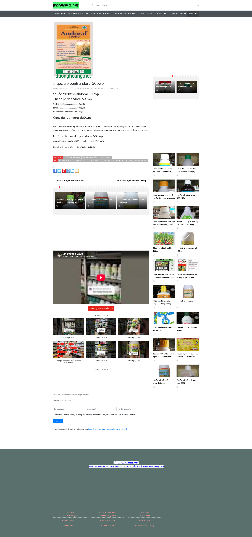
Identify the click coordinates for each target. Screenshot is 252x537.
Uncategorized (113, 88)
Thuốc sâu (69, 512)
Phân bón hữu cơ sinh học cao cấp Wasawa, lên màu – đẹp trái (164, 225)
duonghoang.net (61, 88)
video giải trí (146, 13)
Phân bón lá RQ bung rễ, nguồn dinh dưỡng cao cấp (163, 198)
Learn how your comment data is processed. (107, 429)
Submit (58, 421)
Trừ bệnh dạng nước (107, 515)
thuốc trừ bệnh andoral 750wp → (133, 180)
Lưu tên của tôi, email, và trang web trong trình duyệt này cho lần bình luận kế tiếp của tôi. (95, 414)
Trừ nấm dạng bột (101, 88)
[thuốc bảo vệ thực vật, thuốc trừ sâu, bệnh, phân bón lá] (66, 5)
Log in (194, 13)
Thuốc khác (161, 13)
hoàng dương (94, 161)
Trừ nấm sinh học (107, 525)
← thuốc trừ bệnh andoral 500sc (68, 180)
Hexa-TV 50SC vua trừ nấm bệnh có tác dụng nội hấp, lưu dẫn (188, 172)
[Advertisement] (102, 231)
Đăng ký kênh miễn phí (102, 308)
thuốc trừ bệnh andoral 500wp (134, 161)
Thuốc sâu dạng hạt (70, 515)
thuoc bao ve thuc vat (111, 161)
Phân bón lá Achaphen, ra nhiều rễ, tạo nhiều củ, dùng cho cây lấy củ (163, 172)
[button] (105, 315)
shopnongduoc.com (78, 13)
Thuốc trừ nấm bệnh (87, 88)
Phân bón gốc (145, 520)
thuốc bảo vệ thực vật (124, 13)
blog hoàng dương (100, 13)
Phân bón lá (145, 515)
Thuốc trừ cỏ (178, 13)
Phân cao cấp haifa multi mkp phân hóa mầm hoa (164, 87)
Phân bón (145, 512)
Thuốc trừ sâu (70, 525)
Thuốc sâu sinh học (70, 520)
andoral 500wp (65, 161)
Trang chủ (60, 13)
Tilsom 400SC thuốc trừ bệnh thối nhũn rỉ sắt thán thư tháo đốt (163, 357)
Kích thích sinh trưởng (144, 525)
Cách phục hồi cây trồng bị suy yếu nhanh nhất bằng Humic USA (163, 277)
